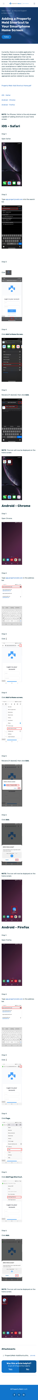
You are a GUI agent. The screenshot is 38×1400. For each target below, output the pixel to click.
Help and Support (20, 11)
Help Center (6, 11)
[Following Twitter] (19, 1395)
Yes (10, 1369)
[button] (4, 4)
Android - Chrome (8, 100)
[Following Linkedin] (24, 1395)
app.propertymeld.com (14, 199)
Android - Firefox (8, 105)
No (27, 1369)
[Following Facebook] (14, 1395)
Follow (6, 37)
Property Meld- (7, 86)
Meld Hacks (7, 13)
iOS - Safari (6, 95)
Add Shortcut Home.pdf (22, 86)
